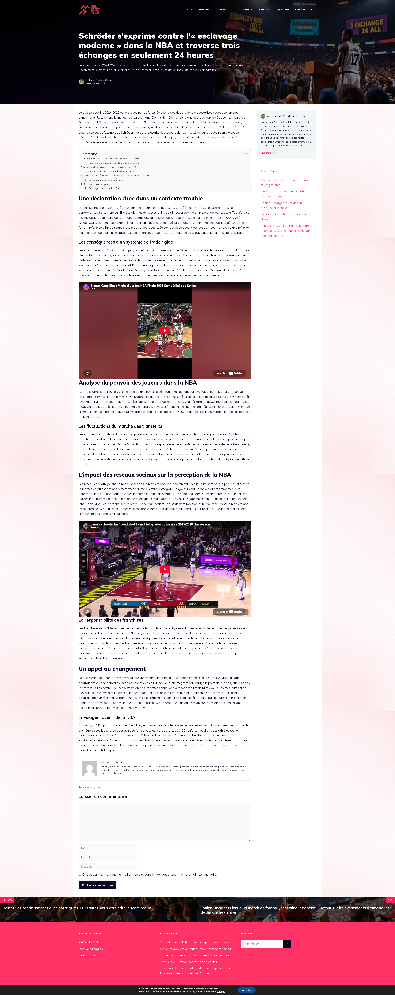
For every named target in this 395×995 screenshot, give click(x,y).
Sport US (204, 10)
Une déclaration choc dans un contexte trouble (111, 158)
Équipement (282, 10)
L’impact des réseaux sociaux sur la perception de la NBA (117, 175)
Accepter (246, 990)
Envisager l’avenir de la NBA (104, 188)
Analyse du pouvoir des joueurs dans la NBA (109, 167)
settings (221, 991)
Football (223, 10)
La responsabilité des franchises (106, 179)
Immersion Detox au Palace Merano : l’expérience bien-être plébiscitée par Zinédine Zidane (286, 231)
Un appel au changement (98, 184)
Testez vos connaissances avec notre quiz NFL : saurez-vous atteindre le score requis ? (78, 908)
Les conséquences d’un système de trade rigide (114, 162)
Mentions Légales (91, 949)
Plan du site (87, 955)
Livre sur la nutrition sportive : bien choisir (188, 962)
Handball (244, 10)
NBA (98, 787)
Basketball (88, 787)
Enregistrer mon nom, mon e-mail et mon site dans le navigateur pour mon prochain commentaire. (149, 874)
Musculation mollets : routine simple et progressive (194, 942)
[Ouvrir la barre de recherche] (312, 10)
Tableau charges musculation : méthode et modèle (194, 955)
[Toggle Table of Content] (244, 153)
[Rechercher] (287, 944)
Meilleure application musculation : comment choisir (195, 949)
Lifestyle (300, 10)
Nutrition (264, 10)
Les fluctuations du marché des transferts (111, 171)
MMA (187, 10)
